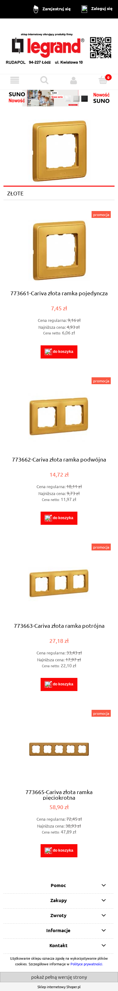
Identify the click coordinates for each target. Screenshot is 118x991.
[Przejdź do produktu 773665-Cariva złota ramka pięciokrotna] (59, 749)
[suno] (59, 97)
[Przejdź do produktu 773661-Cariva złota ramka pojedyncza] (59, 250)
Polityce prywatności (86, 963)
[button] (15, 80)
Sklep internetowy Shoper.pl (59, 986)
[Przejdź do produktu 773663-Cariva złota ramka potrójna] (59, 582)
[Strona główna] (59, 46)
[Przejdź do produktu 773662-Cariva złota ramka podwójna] (59, 416)
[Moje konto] (74, 80)
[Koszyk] (103, 80)
